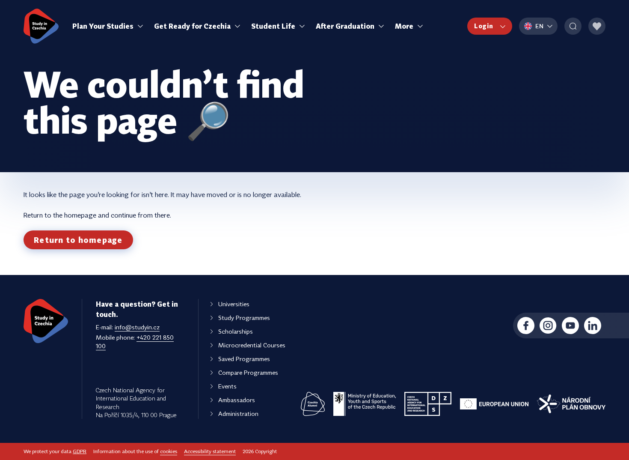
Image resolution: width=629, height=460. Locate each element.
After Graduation (345, 26)
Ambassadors (236, 399)
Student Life (273, 26)
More (404, 26)
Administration (238, 413)
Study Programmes (244, 317)
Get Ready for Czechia (192, 26)
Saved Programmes (244, 358)
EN (539, 26)
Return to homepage (78, 240)
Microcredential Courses (251, 345)
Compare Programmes (248, 372)
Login (483, 26)
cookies (168, 451)
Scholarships (235, 331)
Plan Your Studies (103, 26)
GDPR (79, 451)
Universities (233, 304)
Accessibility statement (210, 451)
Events (227, 386)
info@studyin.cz (137, 327)
